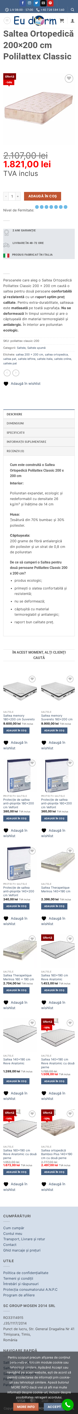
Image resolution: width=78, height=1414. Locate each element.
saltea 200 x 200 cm (29, 354)
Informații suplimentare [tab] (26, 441)
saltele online (62, 358)
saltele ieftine (26, 358)
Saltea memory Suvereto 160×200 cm (57, 717)
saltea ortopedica (56, 354)
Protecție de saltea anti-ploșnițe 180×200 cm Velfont (18, 803)
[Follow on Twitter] (36, 3)
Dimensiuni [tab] (15, 423)
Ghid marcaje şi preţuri (22, 1250)
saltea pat (9, 358)
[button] (7, 20)
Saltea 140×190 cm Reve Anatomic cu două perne (58, 1063)
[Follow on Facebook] (23, 3)
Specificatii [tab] (15, 432)
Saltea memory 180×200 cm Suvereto (19, 717)
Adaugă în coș (42, 196)
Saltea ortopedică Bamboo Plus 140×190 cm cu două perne (56, 1154)
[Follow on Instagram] (29, 3)
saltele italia (44, 358)
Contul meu (12, 1233)
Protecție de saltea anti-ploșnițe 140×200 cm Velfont (18, 891)
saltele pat (10, 363)
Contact (9, 1244)
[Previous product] (15, 373)
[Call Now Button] (68, 1405)
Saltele (21, 347)
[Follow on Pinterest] (50, 3)
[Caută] (72, 10)
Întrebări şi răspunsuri (21, 1284)
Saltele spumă (36, 347)
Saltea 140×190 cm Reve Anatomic (16, 1061)
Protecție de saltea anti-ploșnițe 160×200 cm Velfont (56, 803)
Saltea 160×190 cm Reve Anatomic (54, 977)
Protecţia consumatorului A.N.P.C (30, 1289)
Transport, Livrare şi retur (24, 1239)
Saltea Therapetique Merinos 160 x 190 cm (18, 977)
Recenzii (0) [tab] (15, 451)
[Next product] (7, 373)
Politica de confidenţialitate (25, 1273)
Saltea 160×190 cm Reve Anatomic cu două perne (20, 1154)
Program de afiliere (19, 1295)
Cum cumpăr (13, 1228)
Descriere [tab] (14, 414)
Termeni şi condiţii (18, 1278)
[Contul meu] (72, 20)
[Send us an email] (43, 3)
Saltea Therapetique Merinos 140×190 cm (55, 889)
